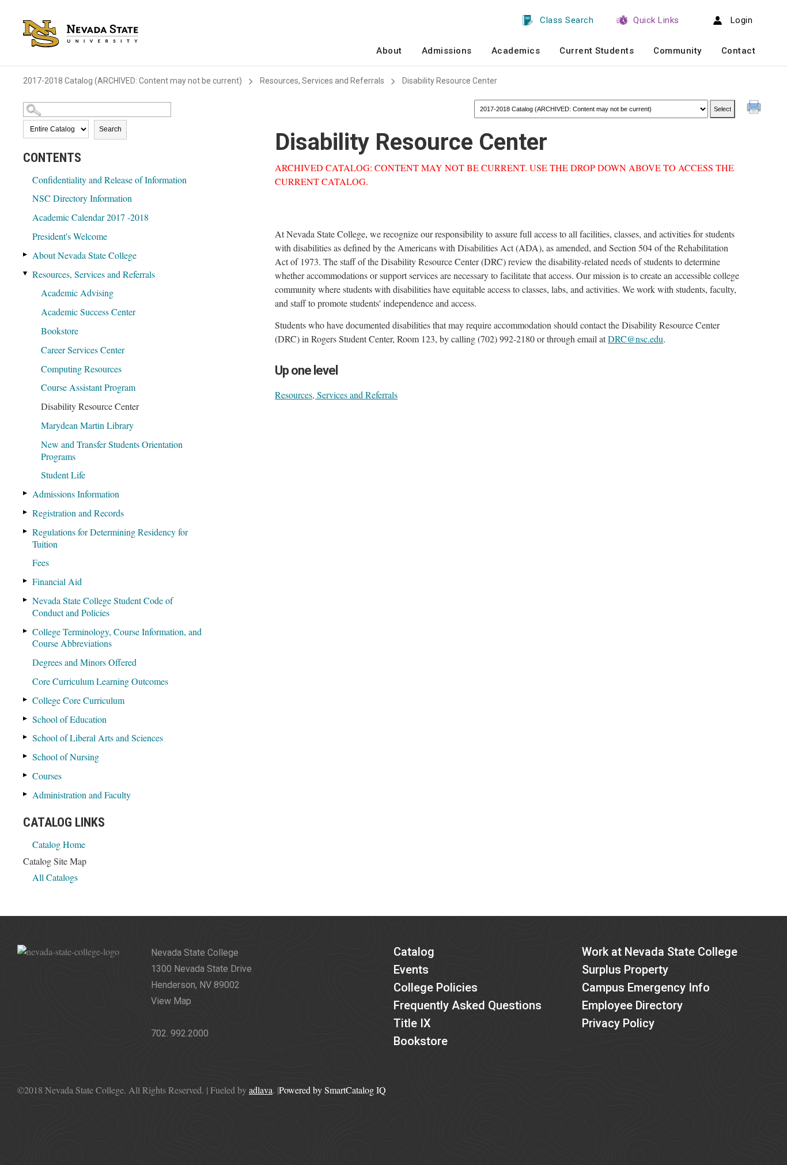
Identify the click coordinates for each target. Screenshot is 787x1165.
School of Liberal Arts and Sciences (97, 738)
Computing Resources (81, 369)
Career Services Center (82, 350)
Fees (40, 562)
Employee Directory (632, 1005)
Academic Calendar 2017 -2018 (90, 217)
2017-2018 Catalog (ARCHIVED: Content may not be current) (132, 80)
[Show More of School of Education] (26, 718)
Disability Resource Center (90, 406)
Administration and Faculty (81, 795)
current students (596, 51)
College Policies (436, 987)
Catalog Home (58, 844)
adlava (261, 1090)
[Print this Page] (755, 108)
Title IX (412, 1023)
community (677, 51)
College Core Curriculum (78, 700)
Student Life (63, 475)
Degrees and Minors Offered (84, 662)
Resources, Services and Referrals (322, 80)
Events (411, 970)
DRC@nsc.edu (635, 339)
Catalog (414, 952)
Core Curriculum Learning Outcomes (100, 681)
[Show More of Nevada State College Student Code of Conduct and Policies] (26, 599)
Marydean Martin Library (87, 425)
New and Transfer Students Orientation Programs (112, 450)
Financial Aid (57, 581)
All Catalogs (55, 877)
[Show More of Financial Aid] (26, 580)
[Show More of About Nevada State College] (26, 254)
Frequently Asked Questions (468, 1005)
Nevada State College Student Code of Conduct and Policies (102, 606)
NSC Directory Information (82, 198)
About (389, 51)
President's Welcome (69, 236)
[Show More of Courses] (26, 775)
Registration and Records (78, 513)
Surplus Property (625, 970)
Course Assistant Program (88, 387)
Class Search (566, 20)
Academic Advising (77, 292)
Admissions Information (75, 494)
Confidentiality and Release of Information (109, 180)
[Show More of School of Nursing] (26, 756)
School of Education (69, 719)
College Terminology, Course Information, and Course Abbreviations (117, 637)
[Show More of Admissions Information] (26, 493)
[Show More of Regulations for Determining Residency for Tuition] (26, 531)
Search (110, 129)
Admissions (447, 51)
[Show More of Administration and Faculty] (26, 794)
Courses (47, 776)
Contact (738, 51)
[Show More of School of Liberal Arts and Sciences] (26, 737)
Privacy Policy (618, 1023)
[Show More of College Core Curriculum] (26, 699)
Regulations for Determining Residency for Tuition (110, 538)
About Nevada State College (84, 255)
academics (515, 51)
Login (742, 20)
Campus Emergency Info (646, 987)
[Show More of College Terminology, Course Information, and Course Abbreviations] (26, 631)
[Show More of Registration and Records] (26, 512)
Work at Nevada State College (659, 952)
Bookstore (59, 331)
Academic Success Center (88, 312)
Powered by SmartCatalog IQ (332, 1090)
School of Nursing (65, 757)
